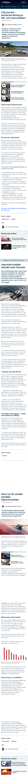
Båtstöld (14, 219)
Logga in (24, 2)
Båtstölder (14, 741)
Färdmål (7, 6)
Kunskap (13, 6)
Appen (19, 6)
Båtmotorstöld (5, 219)
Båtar (2, 6)
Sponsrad (4, 455)
